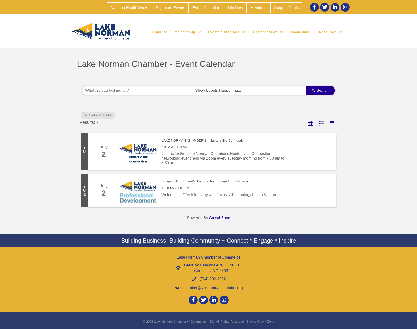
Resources (328, 32)
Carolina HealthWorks (129, 8)
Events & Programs (224, 32)
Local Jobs (300, 32)
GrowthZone (219, 218)
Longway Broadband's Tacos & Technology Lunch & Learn (205, 181)
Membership (185, 32)
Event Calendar (206, 8)
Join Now (235, 8)
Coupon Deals (286, 8)
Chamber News (265, 32)
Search (322, 90)
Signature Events (170, 8)
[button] (310, 123)
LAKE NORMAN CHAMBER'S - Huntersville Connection (203, 140)
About (156, 32)
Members (258, 8)
